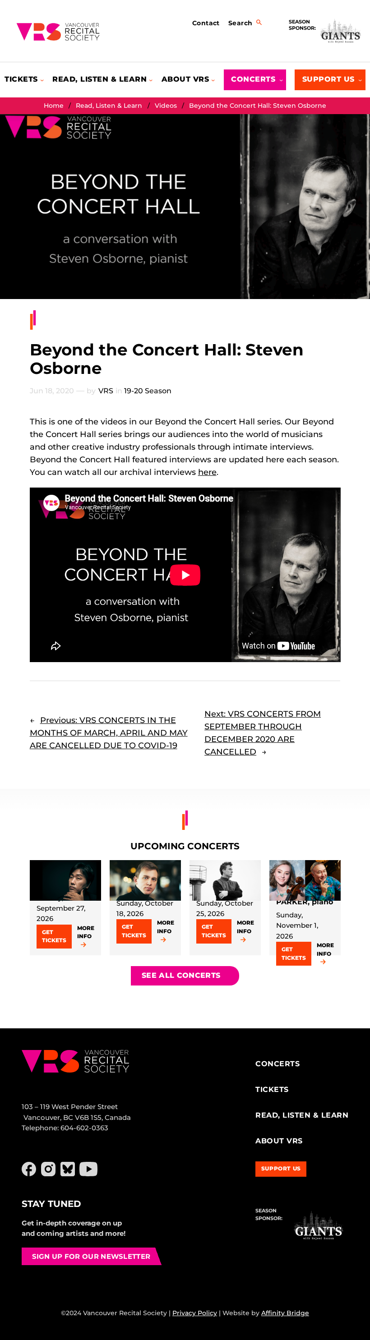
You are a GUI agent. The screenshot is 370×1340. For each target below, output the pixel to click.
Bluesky (67, 1169)
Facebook (29, 1169)
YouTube (88, 1169)
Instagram (48, 1169)
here (207, 472)
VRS (105, 391)
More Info (85, 932)
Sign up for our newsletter (91, 1256)
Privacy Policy (194, 1313)
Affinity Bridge (285, 1313)
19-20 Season (147, 391)
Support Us (281, 1168)
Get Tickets (54, 936)
